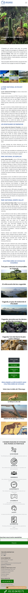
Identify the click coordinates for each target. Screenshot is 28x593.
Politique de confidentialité (7, 570)
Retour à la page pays (14, 360)
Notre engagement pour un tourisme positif (11, 563)
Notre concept (4, 561)
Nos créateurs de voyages (7, 559)
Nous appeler (14, 365)
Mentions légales (5, 574)
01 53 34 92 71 (7, 581)
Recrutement (4, 575)
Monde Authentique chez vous (8, 569)
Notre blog (3, 553)
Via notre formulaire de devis (7, 586)
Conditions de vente (5, 572)
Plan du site (3, 566)
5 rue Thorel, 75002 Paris (7, 584)
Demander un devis (14, 375)
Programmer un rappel (14, 370)
